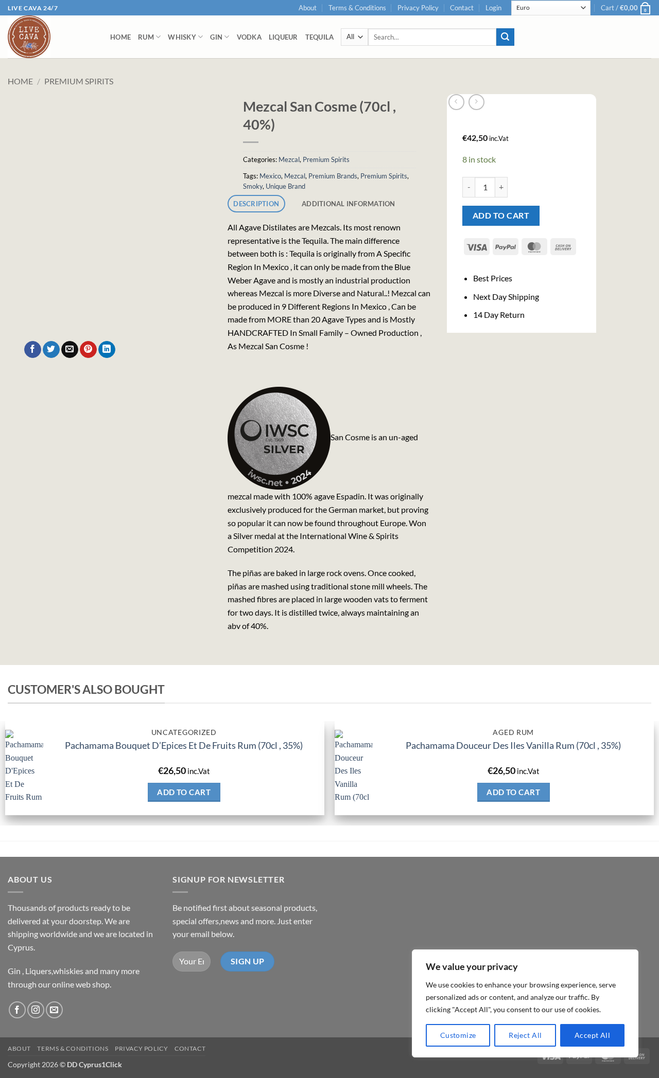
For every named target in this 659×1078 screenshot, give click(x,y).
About (308, 8)
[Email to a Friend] (69, 349)
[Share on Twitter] (51, 349)
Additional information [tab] (348, 204)
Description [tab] (256, 204)
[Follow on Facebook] (17, 1009)
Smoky (253, 186)
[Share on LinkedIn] (106, 349)
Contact (462, 8)
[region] (525, 1003)
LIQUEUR (283, 37)
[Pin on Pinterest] (88, 349)
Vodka (249, 37)
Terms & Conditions (357, 8)
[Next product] (456, 102)
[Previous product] (476, 102)
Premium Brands (332, 176)
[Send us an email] (54, 1009)
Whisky (182, 37)
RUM (146, 37)
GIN (216, 37)
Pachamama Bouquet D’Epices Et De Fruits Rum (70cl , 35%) (184, 745)
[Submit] (505, 37)
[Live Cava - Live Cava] (51, 36)
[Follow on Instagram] (35, 1009)
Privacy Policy (418, 8)
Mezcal (289, 159)
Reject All (525, 1035)
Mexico (270, 176)
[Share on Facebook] (32, 349)
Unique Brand (285, 186)
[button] (493, 7)
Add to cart (501, 215)
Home (120, 37)
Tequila (319, 37)
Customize (458, 1035)
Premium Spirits (78, 81)
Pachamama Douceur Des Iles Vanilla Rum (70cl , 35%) (513, 745)
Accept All (592, 1035)
